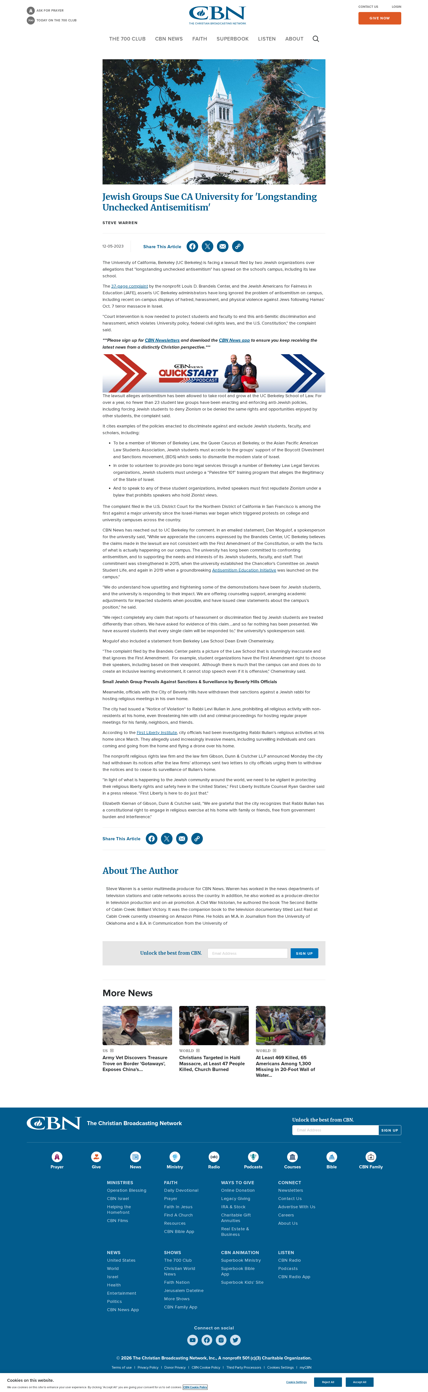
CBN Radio (289, 1260)
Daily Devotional (181, 1190)
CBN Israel (118, 1198)
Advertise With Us (297, 1207)
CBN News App (123, 1309)
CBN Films (117, 1220)
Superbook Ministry (241, 1260)
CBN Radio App (294, 1277)
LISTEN (267, 38)
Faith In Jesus (178, 1207)
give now (380, 18)
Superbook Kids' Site (242, 1282)
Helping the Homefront (119, 1209)
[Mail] (222, 246)
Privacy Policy (148, 1367)
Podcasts (288, 1268)
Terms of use (121, 1367)
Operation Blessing (126, 1190)
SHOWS (172, 1252)
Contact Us (368, 6)
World (113, 1268)
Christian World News (179, 1271)
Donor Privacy (175, 1367)
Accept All (359, 1382)
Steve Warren (120, 223)
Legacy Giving (236, 1198)
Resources (175, 1223)
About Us (288, 1223)
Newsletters (290, 1190)
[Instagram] (221, 1340)
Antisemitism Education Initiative (244, 570)
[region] (214, 1382)
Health (114, 1285)
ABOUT (294, 38)
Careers (286, 1215)
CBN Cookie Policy (206, 1367)
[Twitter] (207, 246)
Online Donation (238, 1190)
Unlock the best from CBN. (171, 953)
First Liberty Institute (157, 732)
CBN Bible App (179, 1231)
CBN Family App (180, 1307)
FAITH (199, 38)
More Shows (177, 1299)
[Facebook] (192, 246)
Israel (112, 1277)
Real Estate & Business (235, 1231)
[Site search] (315, 41)
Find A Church (178, 1215)
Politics (114, 1301)
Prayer (170, 1198)
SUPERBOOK (233, 38)
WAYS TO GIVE (237, 1182)
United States (121, 1260)
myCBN (305, 1367)
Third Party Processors (243, 1367)
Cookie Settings (296, 1382)
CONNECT (289, 1182)
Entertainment (121, 1293)
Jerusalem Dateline (184, 1290)
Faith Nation (177, 1282)
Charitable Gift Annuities (236, 1217)
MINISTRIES (120, 1182)
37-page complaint (129, 286)
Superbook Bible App (238, 1271)
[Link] (238, 246)
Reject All (328, 1382)
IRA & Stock (233, 1207)
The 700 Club (127, 38)
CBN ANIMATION (240, 1252)
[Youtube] (192, 1340)
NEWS (114, 1252)
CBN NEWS (169, 38)
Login (396, 6)
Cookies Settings (280, 1367)
